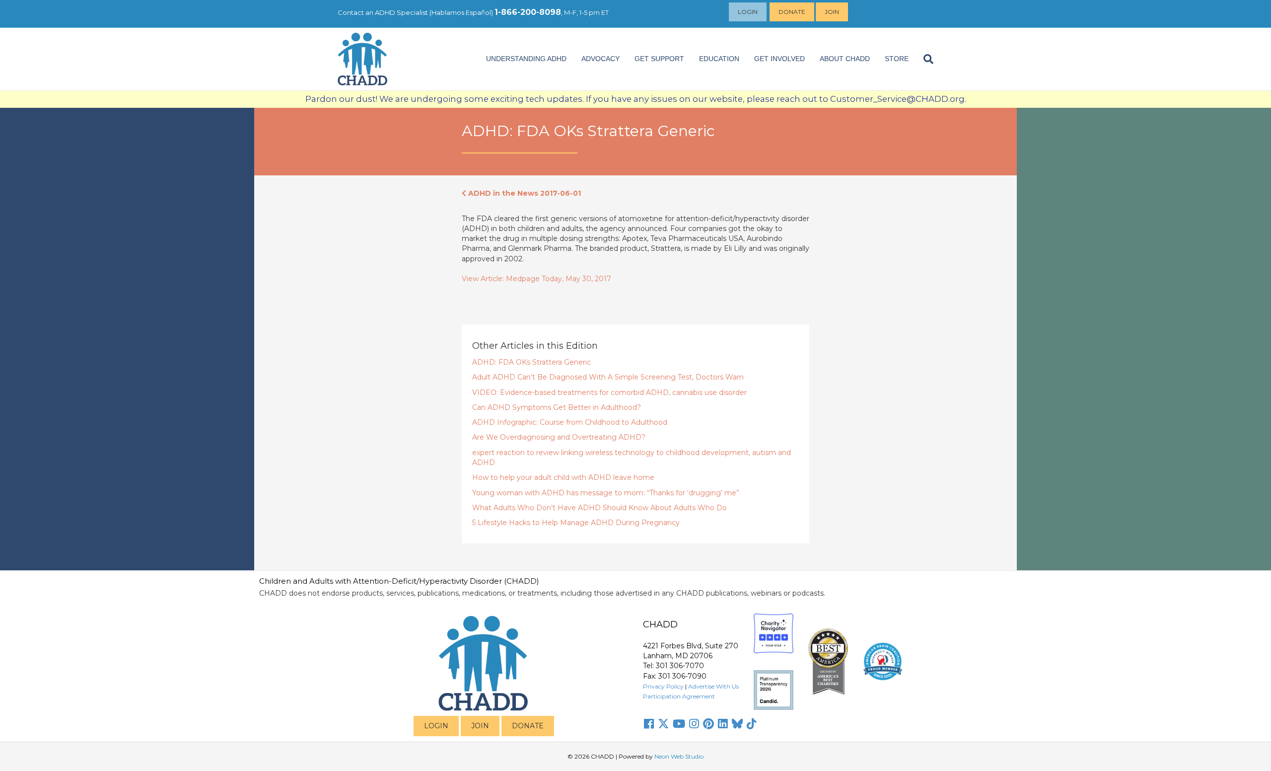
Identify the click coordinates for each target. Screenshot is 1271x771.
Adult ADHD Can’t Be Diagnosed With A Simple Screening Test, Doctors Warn (608, 377)
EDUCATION (719, 59)
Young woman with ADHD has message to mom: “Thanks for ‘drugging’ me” (605, 492)
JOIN (480, 725)
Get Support (659, 59)
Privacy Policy (663, 686)
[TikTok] (752, 724)
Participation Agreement (679, 696)
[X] (663, 724)
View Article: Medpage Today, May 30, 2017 (536, 278)
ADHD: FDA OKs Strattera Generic (531, 362)
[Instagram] (694, 724)
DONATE (528, 725)
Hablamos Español (461, 12)
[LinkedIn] (723, 724)
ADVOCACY (600, 59)
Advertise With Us (713, 686)
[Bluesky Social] (737, 724)
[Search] (924, 59)
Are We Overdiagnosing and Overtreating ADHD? (558, 437)
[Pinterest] (708, 724)
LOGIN (436, 725)
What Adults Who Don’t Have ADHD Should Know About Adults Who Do (599, 507)
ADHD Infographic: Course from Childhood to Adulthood (569, 422)
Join (832, 11)
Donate (791, 11)
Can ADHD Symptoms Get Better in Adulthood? (556, 407)
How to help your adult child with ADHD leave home (563, 477)
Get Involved (779, 59)
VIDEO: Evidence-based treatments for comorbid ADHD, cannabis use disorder (609, 392)
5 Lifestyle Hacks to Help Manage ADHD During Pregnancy (576, 522)
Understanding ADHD (526, 59)
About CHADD (845, 59)
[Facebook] (649, 724)
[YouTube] (679, 724)
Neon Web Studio (679, 756)
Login (748, 11)
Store (897, 59)
